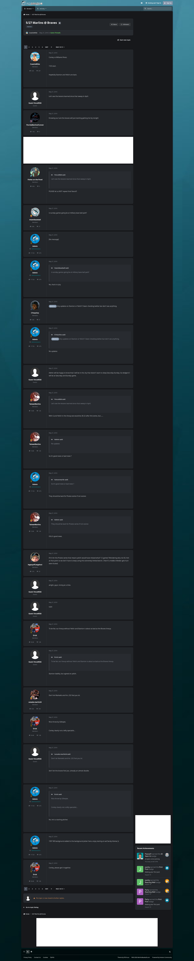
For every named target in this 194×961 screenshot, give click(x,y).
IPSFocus (126, 957)
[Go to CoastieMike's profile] (27, 33)
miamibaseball (35, 220)
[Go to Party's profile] (140, 892)
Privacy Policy (28, 957)
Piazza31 (148, 854)
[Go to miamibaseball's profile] (35, 212)
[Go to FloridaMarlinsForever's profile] (35, 117)
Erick (35, 635)
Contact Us (37, 957)
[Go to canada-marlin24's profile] (35, 694)
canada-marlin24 (35, 702)
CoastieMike (33, 33)
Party (147, 890)
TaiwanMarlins (35, 404)
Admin (35, 246)
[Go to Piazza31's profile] (140, 856)
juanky (147, 867)
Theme (120, 957)
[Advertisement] (78, 150)
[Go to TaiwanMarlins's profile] (35, 396)
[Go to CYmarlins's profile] (35, 305)
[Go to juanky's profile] (140, 869)
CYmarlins (35, 313)
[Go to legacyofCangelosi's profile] (35, 557)
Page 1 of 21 (59, 47)
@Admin (53, 306)
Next (46, 47)
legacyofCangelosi (35, 565)
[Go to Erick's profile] (35, 628)
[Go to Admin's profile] (35, 238)
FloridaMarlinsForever (35, 125)
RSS (53, 957)
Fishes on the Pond (35, 180)
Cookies (45, 957)
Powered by (162, 957)
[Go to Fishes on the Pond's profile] (35, 172)
